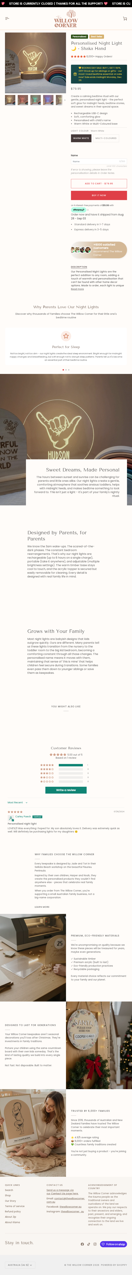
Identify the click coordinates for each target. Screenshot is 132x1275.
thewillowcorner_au (72, 1211)
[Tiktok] (88, 1244)
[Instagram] (95, 1244)
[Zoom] (11, 87)
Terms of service (15, 1206)
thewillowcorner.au (70, 1206)
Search (9, 1190)
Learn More (42, 907)
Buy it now (99, 195)
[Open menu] (10, 18)
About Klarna (12, 1222)
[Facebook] (82, 1244)
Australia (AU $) (18, 1265)
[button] (78, 56)
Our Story (10, 1201)
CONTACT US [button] (55, 1185)
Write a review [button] (66, 790)
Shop (8, 1195)
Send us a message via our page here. (63, 1192)
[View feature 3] (68, 370)
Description (79, 266)
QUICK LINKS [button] (12, 1185)
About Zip (10, 1217)
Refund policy (13, 1211)
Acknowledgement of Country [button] (102, 1187)
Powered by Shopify (114, 1265)
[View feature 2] (66, 370)
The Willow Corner (79, 1265)
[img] (15, 812)
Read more (77, 289)
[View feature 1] (63, 370)
